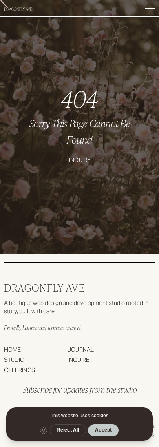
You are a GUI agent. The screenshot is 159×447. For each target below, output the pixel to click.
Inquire (80, 160)
